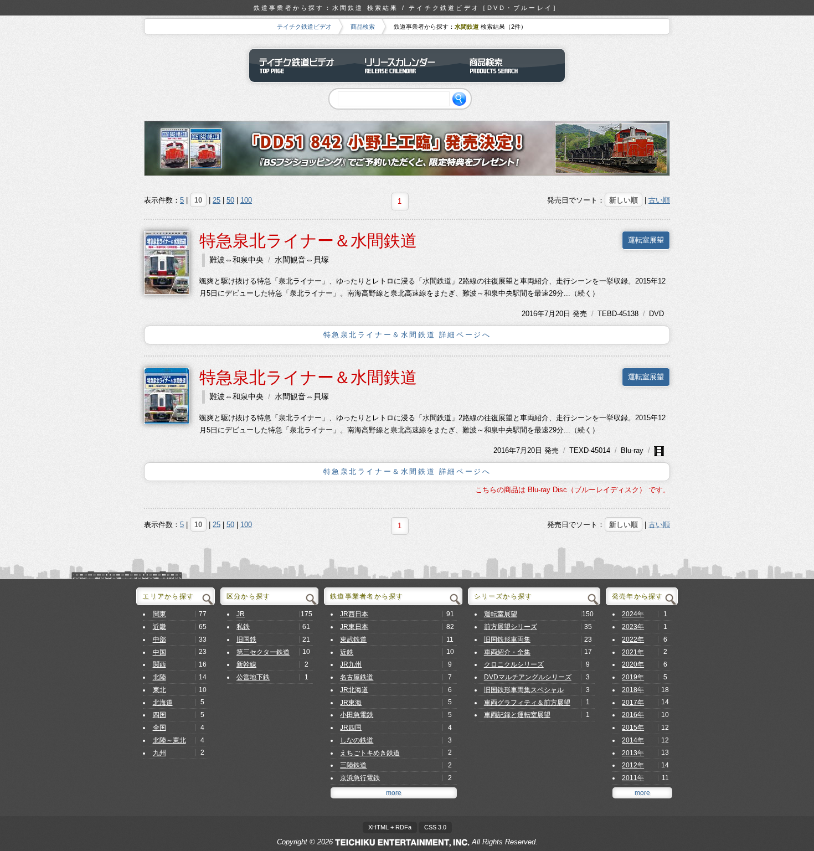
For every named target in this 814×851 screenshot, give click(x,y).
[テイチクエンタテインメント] (402, 842)
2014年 (633, 740)
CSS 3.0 (435, 827)
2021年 (633, 652)
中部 (159, 639)
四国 (159, 715)
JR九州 (351, 664)
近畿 (159, 627)
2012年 (633, 765)
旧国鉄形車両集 (507, 639)
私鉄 (243, 627)
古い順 (659, 200)
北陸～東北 (169, 740)
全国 (159, 727)
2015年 (633, 727)
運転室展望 (646, 240)
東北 (159, 690)
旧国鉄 (246, 639)
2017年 (633, 702)
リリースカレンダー (407, 65)
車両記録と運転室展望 (517, 715)
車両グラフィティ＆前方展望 (527, 702)
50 (230, 200)
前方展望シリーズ (510, 627)
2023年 (633, 627)
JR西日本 (354, 614)
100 (246, 200)
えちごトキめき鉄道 (370, 753)
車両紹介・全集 (507, 652)
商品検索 (363, 26)
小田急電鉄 (356, 715)
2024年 (633, 614)
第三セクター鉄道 (263, 652)
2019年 (633, 677)
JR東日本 (354, 627)
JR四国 (351, 727)
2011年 (633, 778)
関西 (159, 664)
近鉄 (346, 652)
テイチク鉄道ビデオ (304, 26)
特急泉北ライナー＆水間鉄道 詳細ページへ (407, 335)
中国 (159, 652)
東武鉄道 (353, 639)
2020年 (633, 664)
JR (240, 614)
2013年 (633, 753)
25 (216, 200)
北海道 (163, 702)
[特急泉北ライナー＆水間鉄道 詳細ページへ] (166, 262)
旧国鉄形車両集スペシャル (524, 690)
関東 (159, 614)
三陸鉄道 (353, 765)
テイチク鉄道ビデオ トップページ (301, 65)
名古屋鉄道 (356, 677)
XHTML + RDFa (389, 827)
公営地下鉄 (253, 677)
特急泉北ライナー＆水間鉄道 (308, 240)
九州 (159, 753)
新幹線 (246, 664)
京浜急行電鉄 (360, 778)
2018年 (633, 690)
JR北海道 (354, 690)
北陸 (159, 677)
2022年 (633, 639)
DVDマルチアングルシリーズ (527, 677)
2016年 (533, 314)
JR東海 (351, 702)
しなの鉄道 (356, 740)
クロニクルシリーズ (514, 664)
